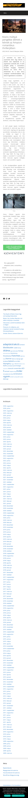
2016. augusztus (8, 608)
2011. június (7, 717)
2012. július (6, 691)
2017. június (7, 584)
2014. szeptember (8, 648)
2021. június (7, 491)
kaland (11, 361)
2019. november (8, 527)
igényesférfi (10, 263)
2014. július (6, 651)
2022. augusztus (8, 458)
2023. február (7, 446)
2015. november (8, 627)
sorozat (7, 371)
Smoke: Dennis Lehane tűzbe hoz (13, 333)
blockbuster (8, 347)
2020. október (7, 510)
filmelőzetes (7, 356)
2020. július (6, 518)
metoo (23, 363)
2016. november (8, 601)
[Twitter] (9, 299)
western (12, 376)
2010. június (7, 736)
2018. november (8, 549)
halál (21, 356)
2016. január (7, 622)
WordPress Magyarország (11, 775)
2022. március (7, 470)
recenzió (10, 368)
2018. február (7, 568)
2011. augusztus (8, 713)
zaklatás (21, 376)
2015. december (8, 625)
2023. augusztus (8, 434)
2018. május (7, 560)
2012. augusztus (8, 689)
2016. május (7, 615)
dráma (6, 350)
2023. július (6, 437)
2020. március (7, 520)
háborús (14, 359)
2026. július (6, 408)
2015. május (7, 641)
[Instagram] (7, 299)
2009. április (7, 751)
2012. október (7, 684)
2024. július (6, 418)
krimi (15, 361)
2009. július (6, 744)
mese (20, 363)
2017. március (7, 591)
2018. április (7, 563)
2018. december (8, 546)
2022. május (7, 465)
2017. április (7, 589)
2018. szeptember (8, 553)
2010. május (7, 739)
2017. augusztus (8, 579)
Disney (19, 347)
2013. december (8, 660)
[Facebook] (4, 299)
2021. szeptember (8, 484)
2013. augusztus (8, 670)
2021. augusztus (8, 487)
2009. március (7, 753)
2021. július (6, 489)
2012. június (7, 694)
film (5, 263)
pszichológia (17, 366)
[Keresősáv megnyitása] (25, 13)
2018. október (7, 551)
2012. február (7, 701)
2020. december (8, 506)
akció (16, 344)
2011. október (7, 708)
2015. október (7, 629)
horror (8, 358)
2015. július (6, 636)
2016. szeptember (8, 606)
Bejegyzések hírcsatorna (10, 770)
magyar (12, 363)
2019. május (7, 534)
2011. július (6, 715)
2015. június (7, 639)
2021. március (7, 499)
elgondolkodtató (14, 351)
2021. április (7, 496)
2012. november (8, 682)
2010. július (6, 734)
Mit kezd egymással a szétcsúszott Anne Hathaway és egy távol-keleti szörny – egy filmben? (13, 277)
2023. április (7, 442)
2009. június (7, 746)
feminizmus (14, 353)
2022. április (7, 468)
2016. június (7, 613)
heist (4, 359)
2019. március (7, 539)
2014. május (7, 653)
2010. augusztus (8, 732)
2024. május (7, 420)
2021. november (8, 480)
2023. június (7, 439)
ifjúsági (18, 359)
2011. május (7, 720)
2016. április (7, 617)
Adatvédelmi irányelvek (18, 795)
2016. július (6, 610)
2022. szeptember (8, 456)
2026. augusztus (8, 406)
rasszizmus (5, 368)
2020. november (8, 508)
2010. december (8, 729)
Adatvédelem (7, 785)
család (15, 348)
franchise (16, 355)
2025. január (7, 415)
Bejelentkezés (7, 768)
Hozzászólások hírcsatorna (11, 773)
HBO (24, 356)
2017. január (7, 596)
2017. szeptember (8, 577)
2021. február (7, 501)
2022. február (7, 472)
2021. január (7, 503)
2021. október (7, 482)
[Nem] (26, 792)
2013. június (7, 672)
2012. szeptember (8, 686)
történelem (17, 374)
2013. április (7, 675)
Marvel (17, 363)
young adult (17, 376)
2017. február (7, 594)
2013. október (7, 665)
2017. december (8, 572)
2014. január (7, 658)
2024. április (7, 422)
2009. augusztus (8, 741)
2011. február (7, 727)
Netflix (5, 366)
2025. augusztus (8, 411)
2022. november (8, 453)
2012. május (7, 696)
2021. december (8, 477)
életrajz (5, 379)
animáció (22, 345)
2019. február (7, 541)
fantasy (20, 351)
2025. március (7, 413)
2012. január (7, 703)
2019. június (7, 532)
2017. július (6, 582)
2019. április (7, 537)
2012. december (8, 679)
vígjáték (6, 376)
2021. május (7, 494)
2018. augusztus (8, 556)
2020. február (7, 522)
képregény (7, 364)
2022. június (7, 463)
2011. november (8, 705)
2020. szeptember (8, 513)
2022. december (8, 451)
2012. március (7, 698)
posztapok (10, 365)
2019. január (7, 544)
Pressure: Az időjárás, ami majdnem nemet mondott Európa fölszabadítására (13, 329)
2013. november (8, 663)
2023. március (7, 444)
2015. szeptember (8, 632)
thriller (4, 268)
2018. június (7, 558)
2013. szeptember (8, 667)
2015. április (7, 644)
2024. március (7, 425)
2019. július (6, 530)
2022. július (6, 461)
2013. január (7, 677)
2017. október (7, 575)
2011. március (7, 724)
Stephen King (13, 371)
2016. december (8, 598)
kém (12, 265)
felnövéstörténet (6, 353)
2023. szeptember (8, 432)
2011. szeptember (8, 710)
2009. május (7, 748)
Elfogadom (7, 795)
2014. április (7, 656)
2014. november (8, 646)
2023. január (7, 449)
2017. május (7, 587)
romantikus (17, 265)
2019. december (8, 525)
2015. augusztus (8, 634)
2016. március (7, 620)
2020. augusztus (8, 515)
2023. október (7, 430)
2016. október (7, 603)
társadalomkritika (8, 374)
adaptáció (7, 265)
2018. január (7, 570)
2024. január (7, 427)
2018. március (7, 565)
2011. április (7, 722)
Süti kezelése (16, 785)
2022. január (7, 475)
